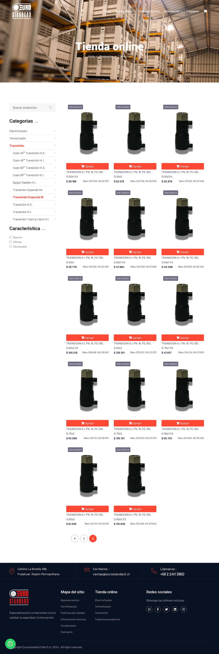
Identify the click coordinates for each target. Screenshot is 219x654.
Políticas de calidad (73, 612)
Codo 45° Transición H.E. (29, 153)
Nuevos (17, 237)
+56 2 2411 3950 (172, 574)
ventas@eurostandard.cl (111, 574)
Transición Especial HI (28, 197)
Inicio (107, 11)
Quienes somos (149, 11)
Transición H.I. (22, 212)
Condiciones (68, 625)
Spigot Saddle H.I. (24, 182)
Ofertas (17, 241)
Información (172, 11)
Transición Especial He (27, 190)
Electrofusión (18, 131)
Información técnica (73, 619)
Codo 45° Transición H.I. (28, 160)
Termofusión (17, 138)
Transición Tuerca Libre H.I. (31, 219)
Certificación (69, 606)
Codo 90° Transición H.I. (28, 175)
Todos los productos (107, 619)
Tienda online (124, 11)
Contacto (192, 11)
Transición (16, 145)
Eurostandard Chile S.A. (37, 647)
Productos (106, 56)
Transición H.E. (23, 204)
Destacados (19, 246)
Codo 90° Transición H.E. (29, 168)
